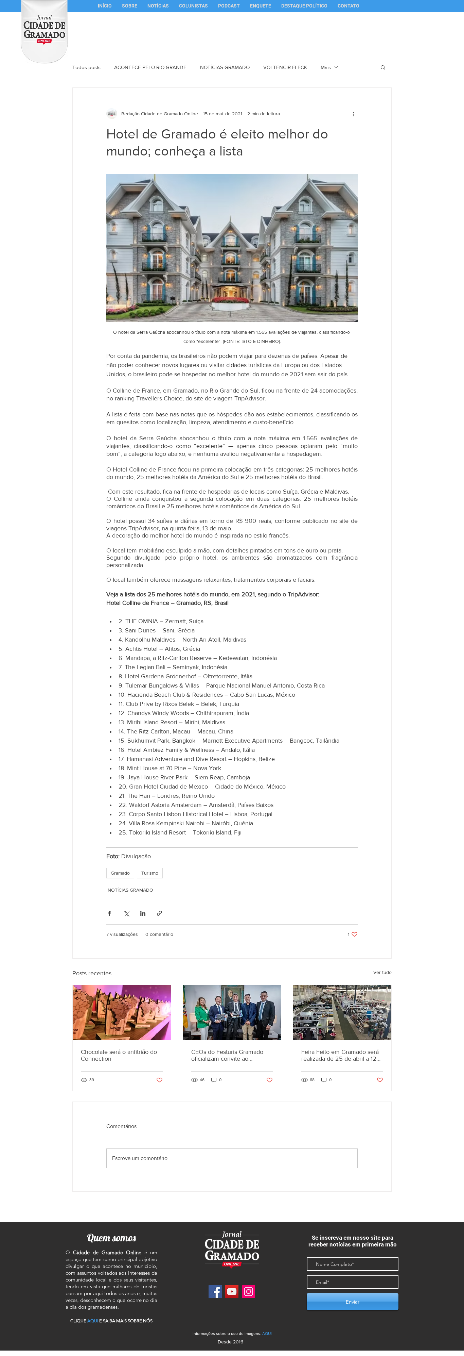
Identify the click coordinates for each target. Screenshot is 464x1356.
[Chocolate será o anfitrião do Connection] (122, 1012)
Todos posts (86, 67)
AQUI (267, 1333)
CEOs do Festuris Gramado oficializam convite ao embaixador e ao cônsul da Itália (227, 1055)
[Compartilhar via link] (159, 913)
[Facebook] (215, 1291)
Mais (326, 67)
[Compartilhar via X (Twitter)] (126, 913)
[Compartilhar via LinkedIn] (143, 913)
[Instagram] (248, 1291)
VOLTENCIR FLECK (285, 67)
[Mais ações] (354, 114)
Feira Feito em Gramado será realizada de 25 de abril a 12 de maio (340, 1055)
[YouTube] (231, 1291)
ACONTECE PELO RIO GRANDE (150, 67)
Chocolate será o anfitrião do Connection (119, 1055)
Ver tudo (382, 972)
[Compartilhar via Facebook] (109, 913)
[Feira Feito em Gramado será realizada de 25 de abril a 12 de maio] (342, 1012)
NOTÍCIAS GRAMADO (225, 67)
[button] (193, 6)
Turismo (149, 873)
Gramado (120, 873)
